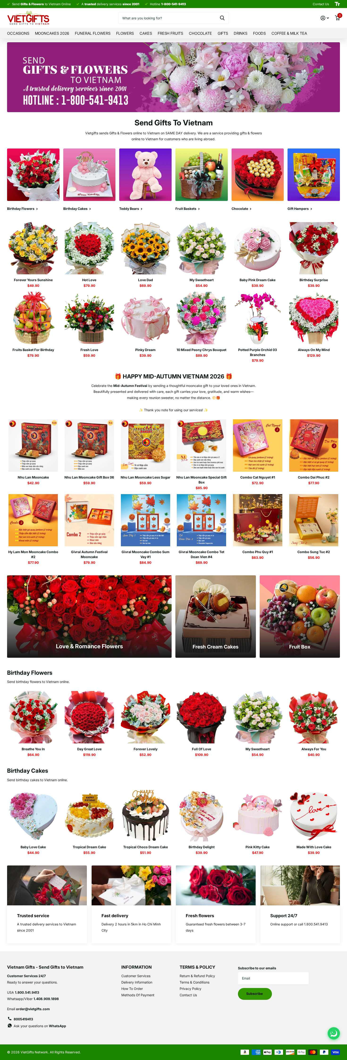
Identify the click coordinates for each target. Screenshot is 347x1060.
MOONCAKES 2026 (52, 33)
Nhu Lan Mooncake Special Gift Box (201, 479)
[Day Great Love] (89, 717)
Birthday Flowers (29, 672)
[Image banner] (173, 77)
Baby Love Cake (33, 847)
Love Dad (145, 280)
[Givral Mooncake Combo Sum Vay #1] (145, 520)
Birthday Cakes (27, 770)
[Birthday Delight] (201, 815)
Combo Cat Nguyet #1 (257, 477)
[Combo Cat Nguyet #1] (258, 445)
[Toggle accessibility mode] (337, 4)
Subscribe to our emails (257, 968)
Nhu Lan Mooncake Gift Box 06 (89, 477)
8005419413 (23, 1019)
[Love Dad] (145, 248)
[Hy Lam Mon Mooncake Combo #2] (33, 520)
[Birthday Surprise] (314, 248)
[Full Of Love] (201, 717)
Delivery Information (136, 982)
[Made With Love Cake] (314, 815)
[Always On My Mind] (314, 318)
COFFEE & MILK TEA (289, 33)
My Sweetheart (202, 280)
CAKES (146, 33)
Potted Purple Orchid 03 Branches (257, 352)
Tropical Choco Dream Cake (145, 847)
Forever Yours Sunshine (33, 280)
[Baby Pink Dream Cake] (258, 248)
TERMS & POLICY (197, 967)
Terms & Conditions (194, 982)
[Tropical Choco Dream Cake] (145, 815)
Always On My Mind (314, 350)
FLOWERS (125, 33)
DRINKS (240, 33)
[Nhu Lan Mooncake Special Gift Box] (201, 445)
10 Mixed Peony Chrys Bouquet (201, 350)
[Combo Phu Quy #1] (258, 520)
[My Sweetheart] (201, 248)
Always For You (313, 749)
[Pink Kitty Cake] (258, 815)
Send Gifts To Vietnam (174, 122)
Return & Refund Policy (197, 976)
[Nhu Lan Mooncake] (33, 445)
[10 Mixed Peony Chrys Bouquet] (201, 318)
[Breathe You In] (33, 717)
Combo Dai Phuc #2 (314, 477)
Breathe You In (33, 749)
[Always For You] (314, 717)
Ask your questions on (40, 1026)
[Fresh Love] (89, 318)
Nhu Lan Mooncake (33, 477)
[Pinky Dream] (145, 318)
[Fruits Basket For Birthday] (33, 318)
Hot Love (89, 280)
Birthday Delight (202, 847)
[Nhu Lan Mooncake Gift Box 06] (89, 445)
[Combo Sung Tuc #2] (314, 520)
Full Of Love (201, 749)
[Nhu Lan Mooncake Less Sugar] (145, 445)
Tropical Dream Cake (89, 847)
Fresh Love (89, 350)
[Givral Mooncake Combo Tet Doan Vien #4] (201, 520)
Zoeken (222, 18)
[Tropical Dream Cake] (89, 815)
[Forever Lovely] (145, 717)
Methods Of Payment (137, 995)
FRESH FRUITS (170, 33)
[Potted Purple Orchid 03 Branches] (258, 318)
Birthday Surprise (314, 280)
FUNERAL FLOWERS (92, 33)
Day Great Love (89, 749)
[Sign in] (324, 18)
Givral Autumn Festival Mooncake (89, 554)
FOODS (259, 33)
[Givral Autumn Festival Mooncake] (89, 520)
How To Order (132, 989)
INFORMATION (136, 967)
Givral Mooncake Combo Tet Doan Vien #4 (201, 554)
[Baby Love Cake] (33, 815)
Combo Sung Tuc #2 (313, 552)
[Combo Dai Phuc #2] (314, 445)
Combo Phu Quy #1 (257, 552)
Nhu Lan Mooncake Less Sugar (145, 477)
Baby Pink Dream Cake (257, 280)
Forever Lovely (145, 749)
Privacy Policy (190, 989)
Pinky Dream (145, 350)
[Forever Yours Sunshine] (33, 248)
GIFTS (223, 33)
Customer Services (135, 976)
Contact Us (188, 995)
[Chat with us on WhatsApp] (334, 1033)
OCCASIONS (18, 33)
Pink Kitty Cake (257, 847)
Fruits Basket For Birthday (33, 350)
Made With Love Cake (313, 847)
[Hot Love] (89, 248)
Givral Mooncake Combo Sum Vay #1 (145, 554)
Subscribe (254, 994)
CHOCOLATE (200, 33)
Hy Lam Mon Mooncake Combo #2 (33, 554)
